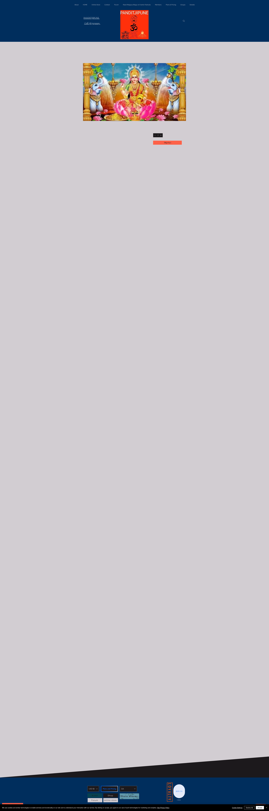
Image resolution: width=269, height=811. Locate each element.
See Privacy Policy (163, 808)
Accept (260, 808)
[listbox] (93, 789)
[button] (93, 789)
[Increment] (161, 135)
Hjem (89, 55)
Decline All (249, 808)
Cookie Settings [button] (237, 808)
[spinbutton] (158, 135)
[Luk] (266, 807)
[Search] (184, 21)
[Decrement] (154, 135)
